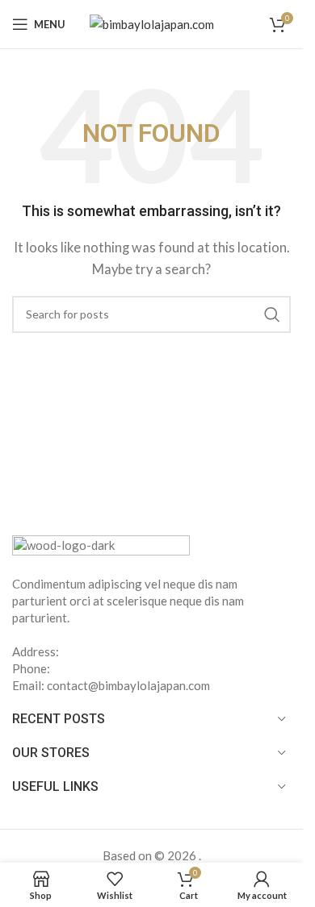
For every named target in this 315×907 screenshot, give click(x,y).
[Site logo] (152, 22)
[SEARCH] (272, 314)
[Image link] (101, 545)
